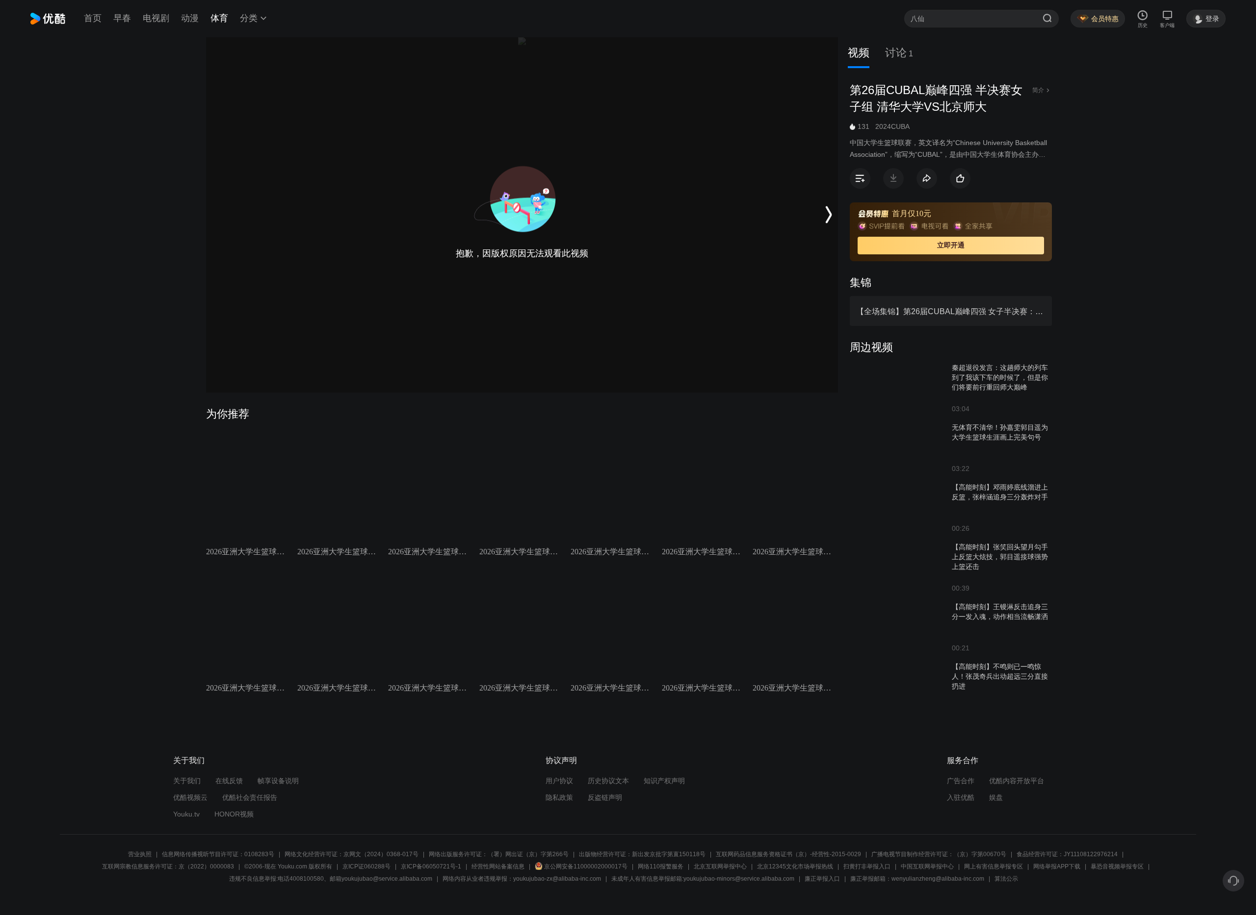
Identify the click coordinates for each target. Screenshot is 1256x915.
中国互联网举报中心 (927, 866)
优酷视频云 (190, 797)
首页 (93, 18)
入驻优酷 (960, 797)
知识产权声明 (664, 781)
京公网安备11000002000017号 (586, 866)
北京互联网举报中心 (720, 866)
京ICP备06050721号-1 (431, 866)
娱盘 (996, 797)
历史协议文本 (608, 781)
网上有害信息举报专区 (993, 866)
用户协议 (559, 781)
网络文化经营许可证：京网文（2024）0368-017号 (352, 854)
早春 (122, 18)
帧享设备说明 (278, 781)
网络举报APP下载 (1056, 866)
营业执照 (140, 854)
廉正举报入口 (822, 878)
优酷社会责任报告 (249, 797)
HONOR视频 (234, 814)
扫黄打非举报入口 (866, 866)
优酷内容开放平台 (1016, 781)
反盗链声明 (605, 797)
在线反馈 (229, 781)
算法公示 (1006, 878)
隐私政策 (559, 797)
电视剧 (156, 18)
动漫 (190, 18)
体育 (219, 18)
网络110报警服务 (660, 866)
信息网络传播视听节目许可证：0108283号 (218, 854)
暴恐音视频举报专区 (1117, 866)
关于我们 (187, 781)
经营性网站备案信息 (497, 866)
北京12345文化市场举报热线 (795, 866)
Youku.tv (186, 814)
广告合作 (960, 781)
